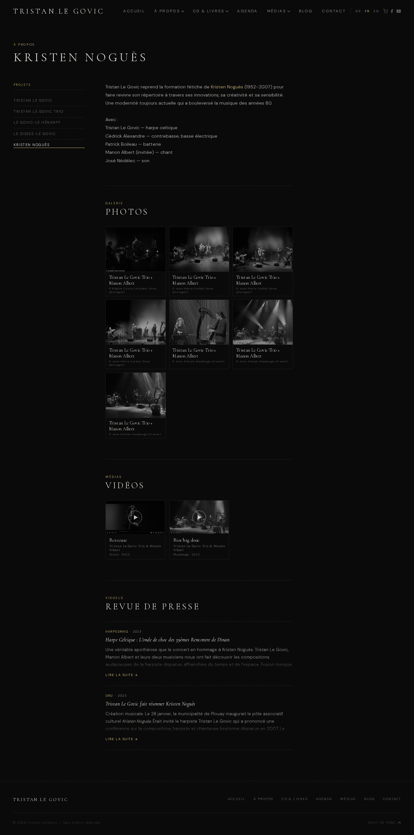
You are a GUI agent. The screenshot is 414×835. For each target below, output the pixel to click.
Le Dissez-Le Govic (35, 133)
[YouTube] (398, 11)
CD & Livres (295, 799)
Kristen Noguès (31, 144)
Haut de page (382, 823)
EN (376, 11)
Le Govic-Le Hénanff (37, 122)
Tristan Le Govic (33, 100)
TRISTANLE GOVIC (59, 11)
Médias (348, 799)
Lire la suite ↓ (121, 675)
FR (367, 11)
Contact (334, 11)
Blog (306, 11)
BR (358, 11)
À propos (263, 799)
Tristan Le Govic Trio (39, 111)
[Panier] (385, 11)
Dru (109, 696)
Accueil (134, 11)
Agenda (247, 11)
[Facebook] (391, 11)
